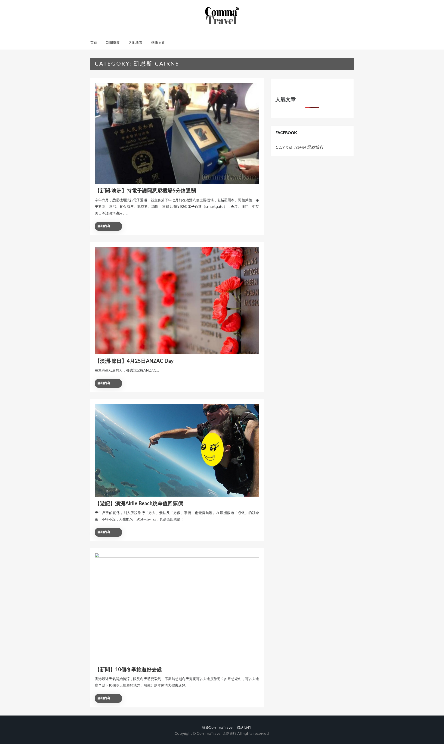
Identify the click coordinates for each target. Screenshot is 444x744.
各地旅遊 (135, 42)
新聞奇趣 (113, 42)
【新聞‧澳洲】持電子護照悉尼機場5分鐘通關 (145, 190)
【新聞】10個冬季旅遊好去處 (128, 669)
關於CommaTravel (218, 727)
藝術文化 (158, 42)
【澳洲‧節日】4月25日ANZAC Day (134, 361)
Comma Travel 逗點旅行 (299, 147)
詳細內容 (104, 226)
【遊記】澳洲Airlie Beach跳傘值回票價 (139, 503)
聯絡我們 (244, 727)
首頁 (93, 42)
